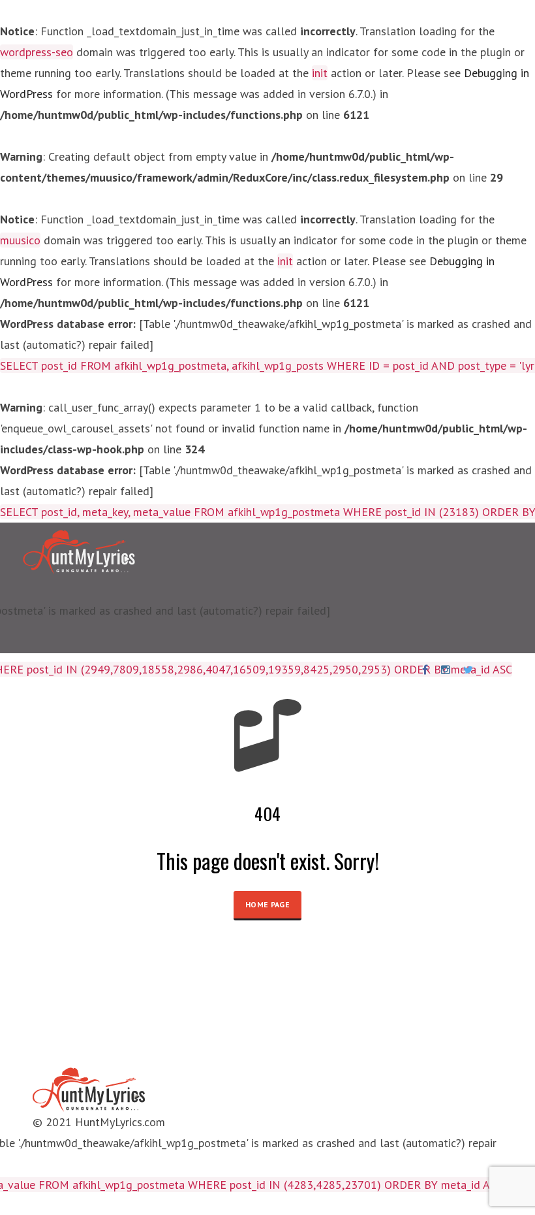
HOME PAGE (267, 904)
